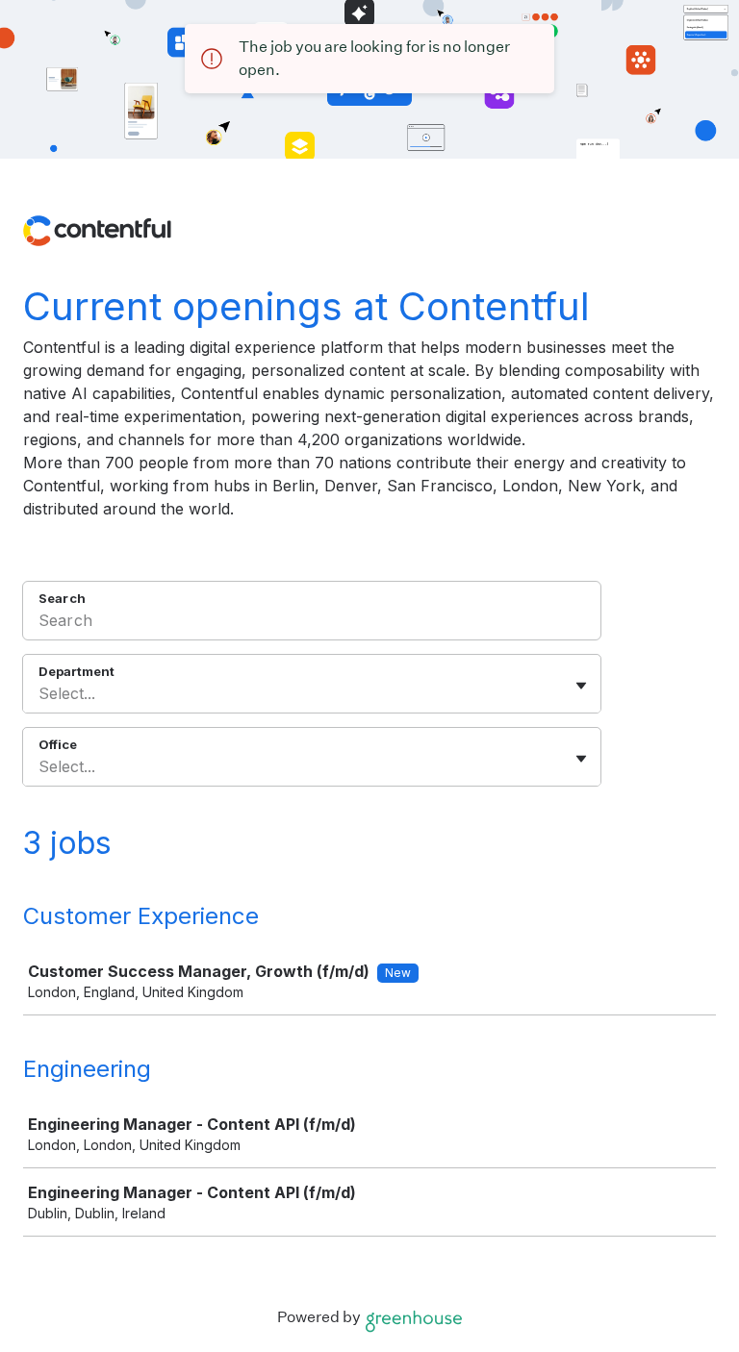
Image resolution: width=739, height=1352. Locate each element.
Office (57, 744)
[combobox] (40, 693)
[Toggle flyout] (581, 685)
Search (62, 598)
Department (76, 671)
